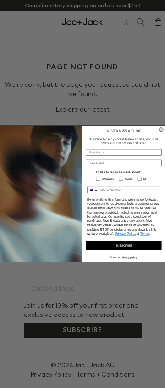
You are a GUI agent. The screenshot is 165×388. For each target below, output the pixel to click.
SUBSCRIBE (124, 245)
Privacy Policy (126, 234)
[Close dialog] (161, 130)
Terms (144, 234)
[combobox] (93, 190)
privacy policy (129, 257)
